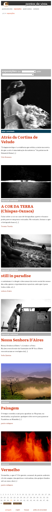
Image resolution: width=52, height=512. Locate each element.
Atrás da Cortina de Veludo (19, 139)
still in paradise (16, 275)
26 (24, 497)
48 (47, 500)
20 (5, 497)
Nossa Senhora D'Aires (22, 339)
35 (5, 500)
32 (44, 497)
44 (34, 500)
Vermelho (10, 469)
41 (24, 500)
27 (28, 497)
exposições (17, 9)
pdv (3, 13)
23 (14, 497)
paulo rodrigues (7, 423)
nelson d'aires (6, 291)
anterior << (7, 503)
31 (41, 497)
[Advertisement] (26, 42)
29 (34, 497)
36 (8, 500)
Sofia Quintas (6, 355)
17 (46, 494)
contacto (36, 9)
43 (31, 500)
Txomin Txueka (7, 226)
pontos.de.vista (7, 9)
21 (8, 497)
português (8, 510)
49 (1, 503)
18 (49, 494)
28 (31, 497)
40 (21, 500)
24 (18, 497)
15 (39, 494)
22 (11, 497)
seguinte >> (17, 503)
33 (47, 497)
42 (28, 500)
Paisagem (10, 408)
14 (36, 494)
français (26, 510)
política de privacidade (40, 510)
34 (1, 500)
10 (23, 494)
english (18, 510)
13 (33, 494)
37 (11, 500)
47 (44, 500)
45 (37, 500)
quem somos (27, 9)
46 (41, 500)
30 (37, 497)
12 (29, 494)
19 (1, 497)
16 (42, 494)
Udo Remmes (6, 157)
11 (26, 494)
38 (14, 500)
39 (18, 500)
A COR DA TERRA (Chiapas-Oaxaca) (17, 208)
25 (21, 497)
